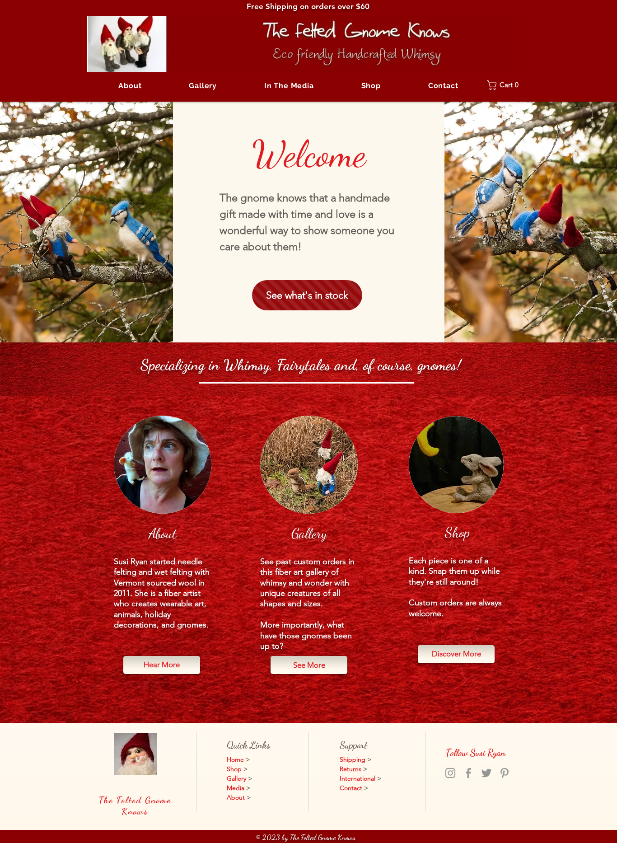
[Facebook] (468, 773)
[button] (203, 85)
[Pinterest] (504, 773)
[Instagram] (450, 773)
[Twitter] (486, 773)
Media (235, 788)
